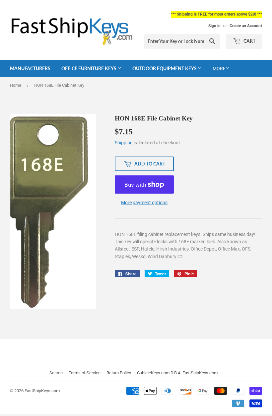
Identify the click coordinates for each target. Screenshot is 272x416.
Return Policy (118, 372)
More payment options (144, 202)
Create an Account (246, 25)
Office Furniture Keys (89, 68)
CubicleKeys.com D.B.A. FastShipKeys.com (177, 372)
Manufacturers (30, 68)
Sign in (214, 25)
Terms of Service (85, 372)
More (219, 68)
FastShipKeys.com (42, 390)
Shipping (124, 142)
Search (56, 372)
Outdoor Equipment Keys (165, 68)
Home (15, 85)
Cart (248, 41)
